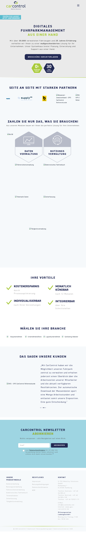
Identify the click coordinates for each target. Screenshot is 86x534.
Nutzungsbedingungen (40, 484)
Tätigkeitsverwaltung (14, 501)
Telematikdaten (12, 495)
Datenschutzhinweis (37, 450)
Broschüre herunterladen (43, 57)
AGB (33, 490)
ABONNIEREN (59, 445)
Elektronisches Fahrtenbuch (17, 493)
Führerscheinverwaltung (15, 490)
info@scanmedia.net (66, 505)
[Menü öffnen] (78, 5)
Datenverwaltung (12, 484)
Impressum (36, 481)
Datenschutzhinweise (40, 487)
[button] (40, 407)
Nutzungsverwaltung (14, 487)
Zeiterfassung (11, 498)
